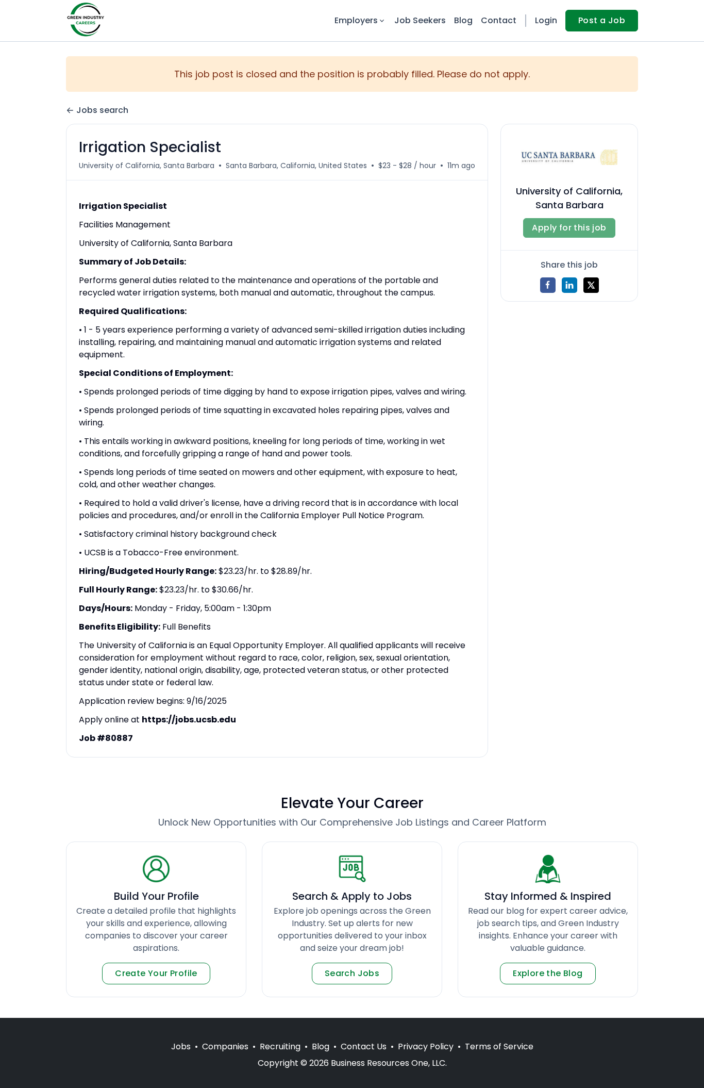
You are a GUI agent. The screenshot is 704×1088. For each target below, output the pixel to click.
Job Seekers (420, 20)
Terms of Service (499, 1046)
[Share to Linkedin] (569, 285)
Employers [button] (356, 20)
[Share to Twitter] (591, 285)
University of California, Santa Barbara (146, 165)
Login (546, 20)
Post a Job (601, 20)
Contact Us (364, 1046)
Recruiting (280, 1046)
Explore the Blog (547, 973)
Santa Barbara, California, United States (296, 165)
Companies (225, 1046)
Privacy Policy (426, 1046)
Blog (463, 20)
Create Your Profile (156, 973)
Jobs (181, 1046)
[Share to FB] (548, 285)
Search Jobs (352, 973)
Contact (498, 20)
